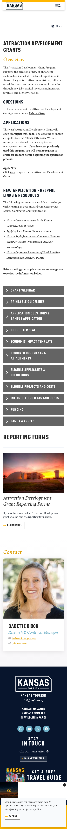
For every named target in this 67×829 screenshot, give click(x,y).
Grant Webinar (23, 290)
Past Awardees (22, 421)
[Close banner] (64, 785)
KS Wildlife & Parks (33, 717)
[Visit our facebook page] (46, 729)
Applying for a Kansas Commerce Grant (29, 231)
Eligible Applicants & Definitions (28, 372)
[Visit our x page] (37, 729)
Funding (17, 410)
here (12, 172)
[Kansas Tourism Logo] (14, 6)
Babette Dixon (37, 113)
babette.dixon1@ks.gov (24, 638)
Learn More (14, 525)
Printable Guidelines (28, 302)
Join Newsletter (34, 758)
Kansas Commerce (33, 713)
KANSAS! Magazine (33, 709)
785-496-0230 (19, 643)
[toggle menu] (58, 5)
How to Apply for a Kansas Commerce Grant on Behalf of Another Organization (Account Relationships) (33, 242)
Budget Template (24, 330)
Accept (13, 816)
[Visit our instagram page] (20, 729)
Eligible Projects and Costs (33, 387)
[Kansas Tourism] (33, 684)
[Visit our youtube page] (29, 729)
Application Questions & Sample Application (30, 316)
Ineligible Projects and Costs (35, 398)
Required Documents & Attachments (28, 355)
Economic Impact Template (31, 342)
